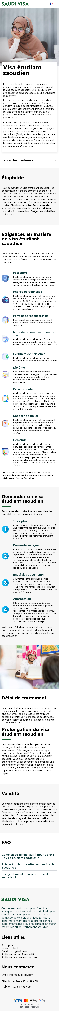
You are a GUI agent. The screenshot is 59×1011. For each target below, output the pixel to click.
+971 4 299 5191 (30, 981)
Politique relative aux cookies (19, 957)
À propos (7, 945)
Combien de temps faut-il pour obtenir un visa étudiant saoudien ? (28, 856)
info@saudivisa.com (21, 974)
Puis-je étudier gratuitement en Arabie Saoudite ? (28, 866)
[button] (56, 3)
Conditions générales (14, 951)
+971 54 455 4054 (21, 986)
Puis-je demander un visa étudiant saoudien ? (25, 875)
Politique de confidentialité (17, 954)
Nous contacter (10, 948)
